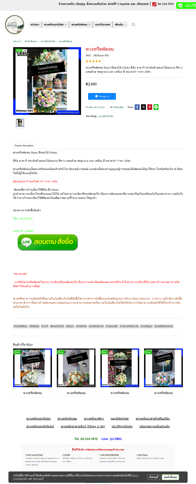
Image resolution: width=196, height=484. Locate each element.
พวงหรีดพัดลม (80, 24)
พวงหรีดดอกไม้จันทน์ (40, 426)
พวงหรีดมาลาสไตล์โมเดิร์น (153, 418)
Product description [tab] (24, 145)
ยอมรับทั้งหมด (170, 477)
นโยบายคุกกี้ (38, 478)
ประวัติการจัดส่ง (122, 426)
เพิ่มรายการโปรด (96, 107)
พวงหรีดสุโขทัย (106, 116)
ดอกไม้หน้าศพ (120, 418)
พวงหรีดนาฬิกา (94, 418)
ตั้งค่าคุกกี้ (153, 477)
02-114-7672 (166, 4)
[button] (133, 25)
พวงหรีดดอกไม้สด (54, 24)
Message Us (103, 96)
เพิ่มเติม (119, 24)
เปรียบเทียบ (118, 107)
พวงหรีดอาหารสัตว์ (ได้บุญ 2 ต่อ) (83, 426)
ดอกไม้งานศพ (102, 24)
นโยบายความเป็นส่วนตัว (154, 426)
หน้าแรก (35, 24)
